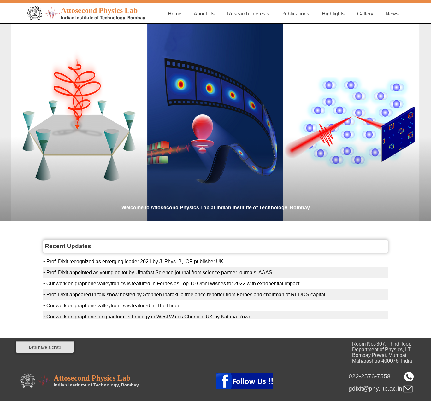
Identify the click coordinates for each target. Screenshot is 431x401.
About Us (204, 13)
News (392, 13)
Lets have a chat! (45, 347)
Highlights (333, 13)
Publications (295, 13)
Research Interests (248, 13)
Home (174, 13)
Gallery (365, 13)
